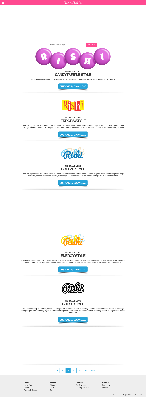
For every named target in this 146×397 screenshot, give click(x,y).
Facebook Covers (30, 390)
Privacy (115, 395)
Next (93, 370)
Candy (26, 388)
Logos (26, 383)
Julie (51, 390)
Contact (105, 383)
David (52, 388)
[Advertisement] (73, 24)
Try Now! (91, 45)
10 (79, 370)
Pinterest (105, 388)
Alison (52, 385)
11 (86, 370)
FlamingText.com (82, 388)
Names (53, 383)
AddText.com (81, 385)
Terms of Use (121, 395)
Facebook (106, 385)
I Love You (28, 385)
